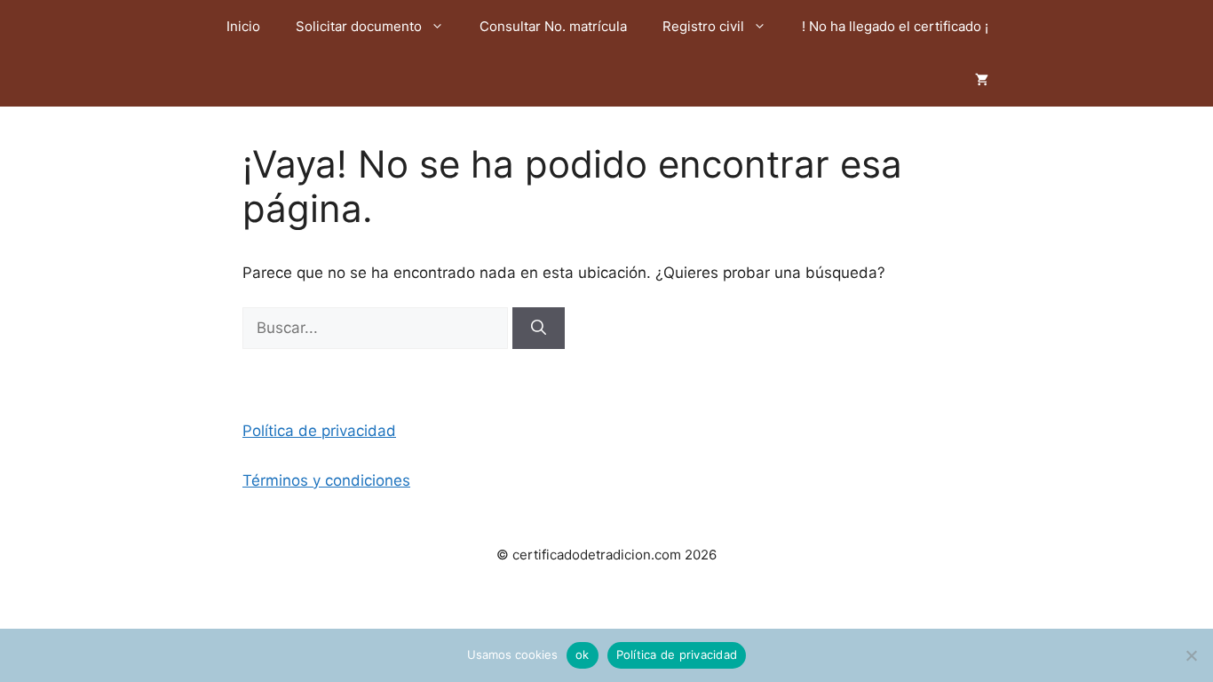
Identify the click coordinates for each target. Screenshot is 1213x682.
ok (582, 654)
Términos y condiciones (326, 480)
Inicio (243, 26)
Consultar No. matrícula (553, 26)
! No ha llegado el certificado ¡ (895, 26)
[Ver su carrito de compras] (981, 80)
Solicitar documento (359, 26)
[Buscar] (538, 328)
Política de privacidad (319, 431)
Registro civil (703, 26)
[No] (1191, 655)
